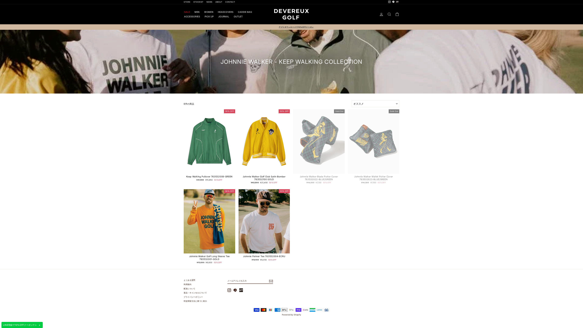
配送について (189, 288)
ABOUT (218, 2)
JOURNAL (223, 16)
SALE (187, 12)
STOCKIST (198, 2)
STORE (187, 2)
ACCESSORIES (192, 16)
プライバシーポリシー (193, 297)
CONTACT (230, 2)
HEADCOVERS (225, 12)
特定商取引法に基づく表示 (195, 301)
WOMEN (208, 12)
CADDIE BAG (245, 12)
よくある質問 (189, 280)
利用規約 (187, 284)
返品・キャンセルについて (195, 293)
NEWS (209, 2)
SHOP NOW (209, 170)
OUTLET (238, 16)
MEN (197, 12)
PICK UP (209, 16)
